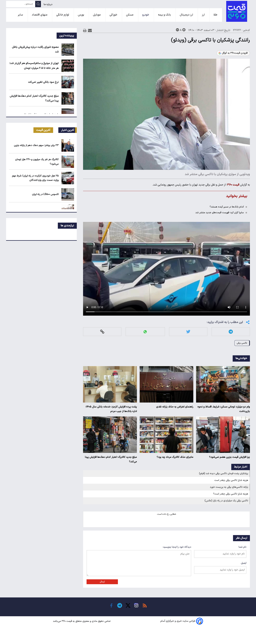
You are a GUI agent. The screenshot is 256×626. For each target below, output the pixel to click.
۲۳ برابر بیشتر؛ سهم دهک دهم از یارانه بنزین (36, 145)
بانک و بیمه (165, 15)
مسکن (130, 15)
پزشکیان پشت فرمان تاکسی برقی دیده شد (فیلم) (223, 473)
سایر (21, 15)
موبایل (97, 15)
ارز (203, 15)
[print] (85, 30)
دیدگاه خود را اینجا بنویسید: (177, 547)
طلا (216, 15)
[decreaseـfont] (177, 30)
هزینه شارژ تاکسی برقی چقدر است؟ (230, 494)
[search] (38, 4)
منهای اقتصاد (40, 15)
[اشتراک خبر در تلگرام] (231, 332)
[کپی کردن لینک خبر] (102, 332)
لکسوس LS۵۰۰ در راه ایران (45, 194)
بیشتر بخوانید (236, 196)
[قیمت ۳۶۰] (236, 11)
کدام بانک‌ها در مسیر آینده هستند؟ (227, 207)
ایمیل (243, 563)
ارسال (102, 582)
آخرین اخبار (67, 130)
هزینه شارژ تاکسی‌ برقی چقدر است (231, 480)
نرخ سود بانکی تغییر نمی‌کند (43, 82)
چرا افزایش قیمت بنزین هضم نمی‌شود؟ (229, 457)
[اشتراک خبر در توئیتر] (188, 332)
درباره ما (48, 4)
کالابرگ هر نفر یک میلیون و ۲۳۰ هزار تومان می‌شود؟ (37, 162)
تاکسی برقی (242, 343)
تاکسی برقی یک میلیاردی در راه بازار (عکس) (226, 501)
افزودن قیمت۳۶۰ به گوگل (235, 53)
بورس (81, 15)
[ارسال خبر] (90, 30)
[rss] (145, 605)
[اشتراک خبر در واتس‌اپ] (145, 331)
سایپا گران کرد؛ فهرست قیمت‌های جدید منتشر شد (219, 212)
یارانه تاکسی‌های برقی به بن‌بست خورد (229, 487)
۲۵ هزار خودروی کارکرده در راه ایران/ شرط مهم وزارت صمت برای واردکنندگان (35, 178)
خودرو (146, 15)
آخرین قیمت (43, 130)
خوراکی (114, 15)
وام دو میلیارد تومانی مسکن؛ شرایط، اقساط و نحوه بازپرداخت (223, 409)
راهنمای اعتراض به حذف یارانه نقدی (174, 407)
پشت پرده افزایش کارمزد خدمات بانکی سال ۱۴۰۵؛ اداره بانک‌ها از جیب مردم (111, 409)
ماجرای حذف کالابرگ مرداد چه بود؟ (175, 457)
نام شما (242, 547)
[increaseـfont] (183, 30)
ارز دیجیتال (187, 15)
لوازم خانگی (63, 15)
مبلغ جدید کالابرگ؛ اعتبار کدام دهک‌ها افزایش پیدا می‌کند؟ (111, 459)
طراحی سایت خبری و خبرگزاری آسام (177, 621)
